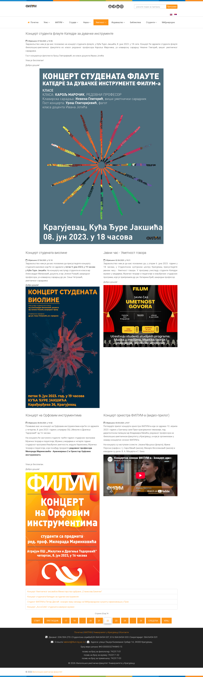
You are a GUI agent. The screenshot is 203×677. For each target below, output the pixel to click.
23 (116, 621)
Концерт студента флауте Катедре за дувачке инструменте (69, 34)
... (82, 621)
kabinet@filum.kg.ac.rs (74, 642)
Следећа (153, 621)
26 (141, 621)
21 (99, 621)
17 (66, 621)
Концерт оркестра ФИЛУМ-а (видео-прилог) (136, 415)
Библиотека (135, 22)
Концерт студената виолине (46, 253)
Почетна (34, 22)
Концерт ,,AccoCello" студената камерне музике (50, 607)
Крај (166, 621)
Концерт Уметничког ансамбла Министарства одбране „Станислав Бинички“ (64, 591)
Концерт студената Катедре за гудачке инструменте (53, 596)
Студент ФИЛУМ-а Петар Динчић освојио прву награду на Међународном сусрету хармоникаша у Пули (78, 602)
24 (125, 621)
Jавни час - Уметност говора (124, 253)
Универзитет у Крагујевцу (105, 632)
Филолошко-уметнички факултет (47, 672)
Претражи (171, 7)
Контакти (124, 632)
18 (74, 621)
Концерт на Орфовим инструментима (53, 415)
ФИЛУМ (88, 632)
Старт (37, 621)
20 (90, 621)
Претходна (52, 621)
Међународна (168, 22)
